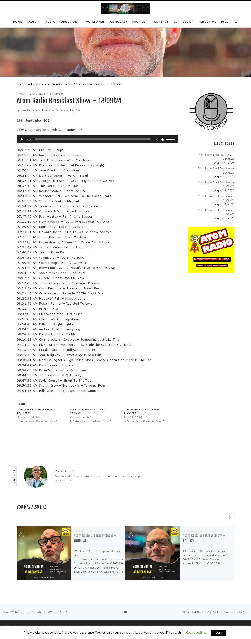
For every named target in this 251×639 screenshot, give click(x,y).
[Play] (22, 139)
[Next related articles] (230, 517)
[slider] (171, 138)
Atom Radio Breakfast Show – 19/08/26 (216, 184)
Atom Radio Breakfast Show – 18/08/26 (216, 198)
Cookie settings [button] (196, 632)
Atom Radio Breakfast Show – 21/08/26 (216, 156)
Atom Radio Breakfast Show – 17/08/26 (216, 212)
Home (20, 84)
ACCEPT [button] (219, 632)
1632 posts (63, 480)
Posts (30, 84)
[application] (97, 139)
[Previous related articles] (221, 517)
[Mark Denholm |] (125, 8)
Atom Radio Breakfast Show (53, 84)
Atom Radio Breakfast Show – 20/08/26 (216, 170)
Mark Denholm (29, 110)
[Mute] (162, 139)
